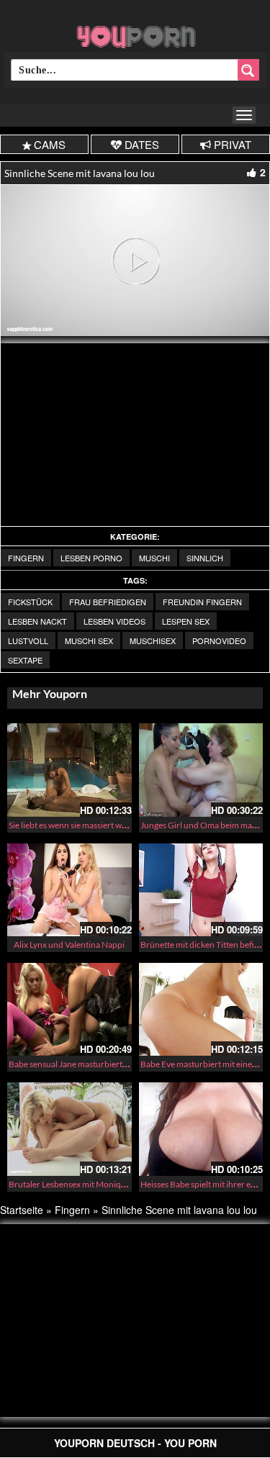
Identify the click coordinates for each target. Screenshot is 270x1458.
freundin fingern (202, 601)
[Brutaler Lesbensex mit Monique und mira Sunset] (69, 1128)
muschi (154, 557)
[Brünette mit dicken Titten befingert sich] (201, 889)
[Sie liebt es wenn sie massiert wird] (69, 769)
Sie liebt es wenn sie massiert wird (70, 825)
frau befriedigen (107, 601)
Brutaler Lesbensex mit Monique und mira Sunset (100, 1184)
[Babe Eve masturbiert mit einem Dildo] (201, 1009)
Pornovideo (219, 640)
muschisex (153, 640)
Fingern (26, 557)
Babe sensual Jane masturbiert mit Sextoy (86, 1064)
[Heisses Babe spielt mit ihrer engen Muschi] (201, 1128)
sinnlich (204, 557)
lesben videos (114, 621)
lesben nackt (37, 621)
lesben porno (91, 557)
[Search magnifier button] (248, 70)
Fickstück (30, 601)
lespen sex (186, 621)
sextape (25, 660)
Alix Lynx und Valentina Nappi (69, 944)
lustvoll (28, 640)
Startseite (21, 1210)
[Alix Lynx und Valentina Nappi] (69, 889)
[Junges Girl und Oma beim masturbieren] (201, 769)
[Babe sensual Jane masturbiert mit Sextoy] (69, 1009)
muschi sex (89, 640)
